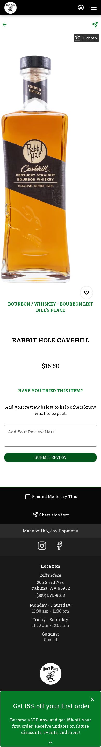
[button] (6, 24)
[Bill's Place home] (27, 7)
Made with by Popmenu (41, 530)
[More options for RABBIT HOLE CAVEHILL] (86, 292)
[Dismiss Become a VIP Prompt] (92, 699)
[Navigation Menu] (93, 7)
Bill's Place (50, 673)
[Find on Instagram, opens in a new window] (42, 546)
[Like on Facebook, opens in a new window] (59, 546)
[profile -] (81, 7)
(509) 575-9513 (50, 595)
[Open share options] (95, 25)
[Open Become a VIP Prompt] (50, 743)
